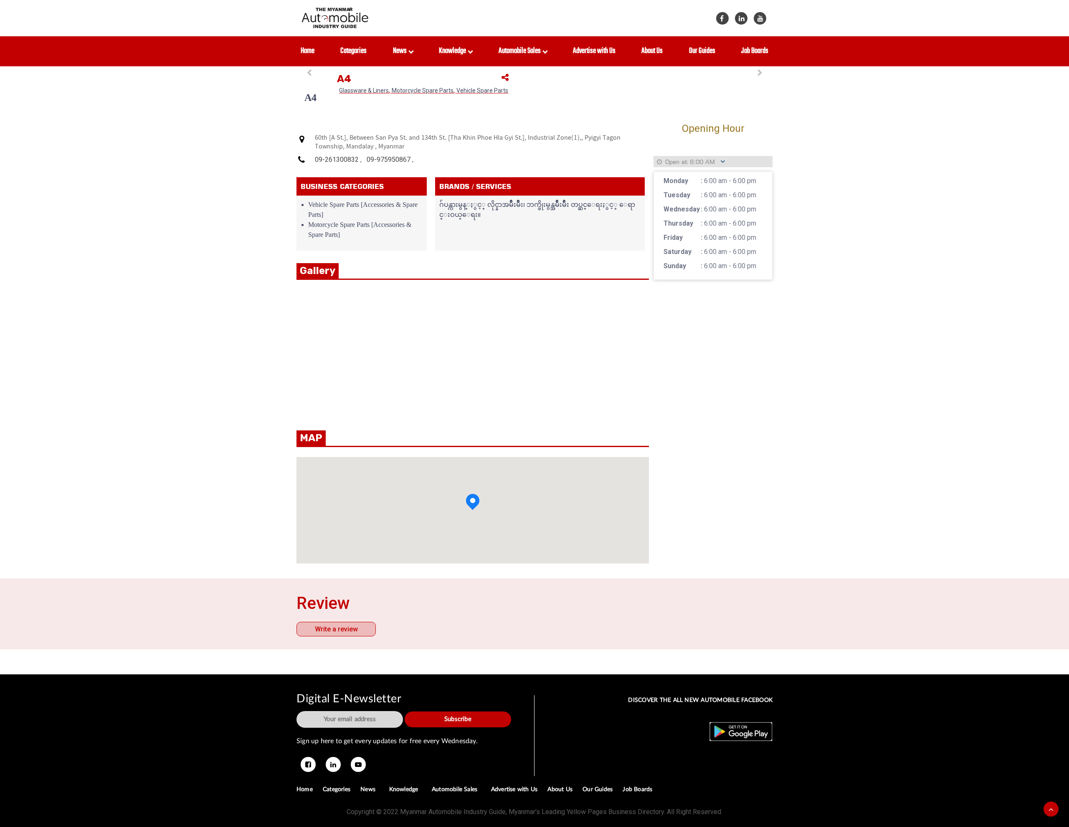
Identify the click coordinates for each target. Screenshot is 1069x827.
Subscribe (457, 719)
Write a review (336, 629)
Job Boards (754, 51)
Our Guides (702, 51)
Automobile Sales (521, 51)
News (401, 51)
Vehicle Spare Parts (482, 90)
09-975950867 (388, 159)
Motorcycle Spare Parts (422, 90)
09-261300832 (337, 159)
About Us (652, 51)
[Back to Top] (1051, 809)
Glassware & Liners (364, 90)
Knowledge (454, 51)
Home (307, 51)
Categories (353, 51)
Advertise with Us (594, 51)
